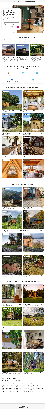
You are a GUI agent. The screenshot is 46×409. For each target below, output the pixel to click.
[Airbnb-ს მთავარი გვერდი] (4, 3)
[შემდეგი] (24, 42)
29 (13, 37)
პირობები (26, 407)
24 (4, 37)
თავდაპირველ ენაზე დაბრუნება (30, 1)
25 (6, 37)
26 (8, 37)
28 (11, 37)
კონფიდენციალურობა (20, 407)
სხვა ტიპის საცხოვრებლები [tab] (6, 380)
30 (15, 37)
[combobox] (11, 21)
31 (4, 39)
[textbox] (7, 24)
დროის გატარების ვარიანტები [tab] (15, 380)
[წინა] (21, 42)
